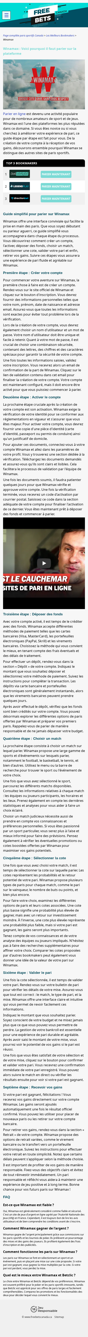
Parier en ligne (14, 114)
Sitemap (59, 1317)
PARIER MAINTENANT (56, 174)
